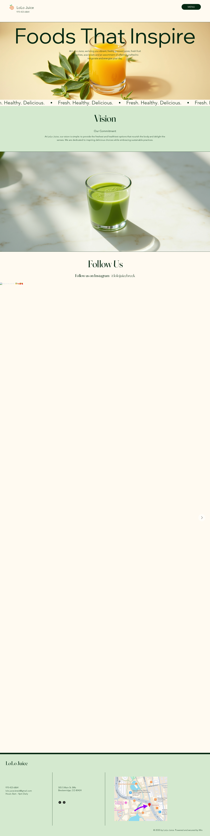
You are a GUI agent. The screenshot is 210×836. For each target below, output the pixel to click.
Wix (201, 830)
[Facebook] (59, 802)
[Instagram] (64, 802)
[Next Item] (201, 517)
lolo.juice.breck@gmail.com (19, 790)
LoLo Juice (25, 7)
